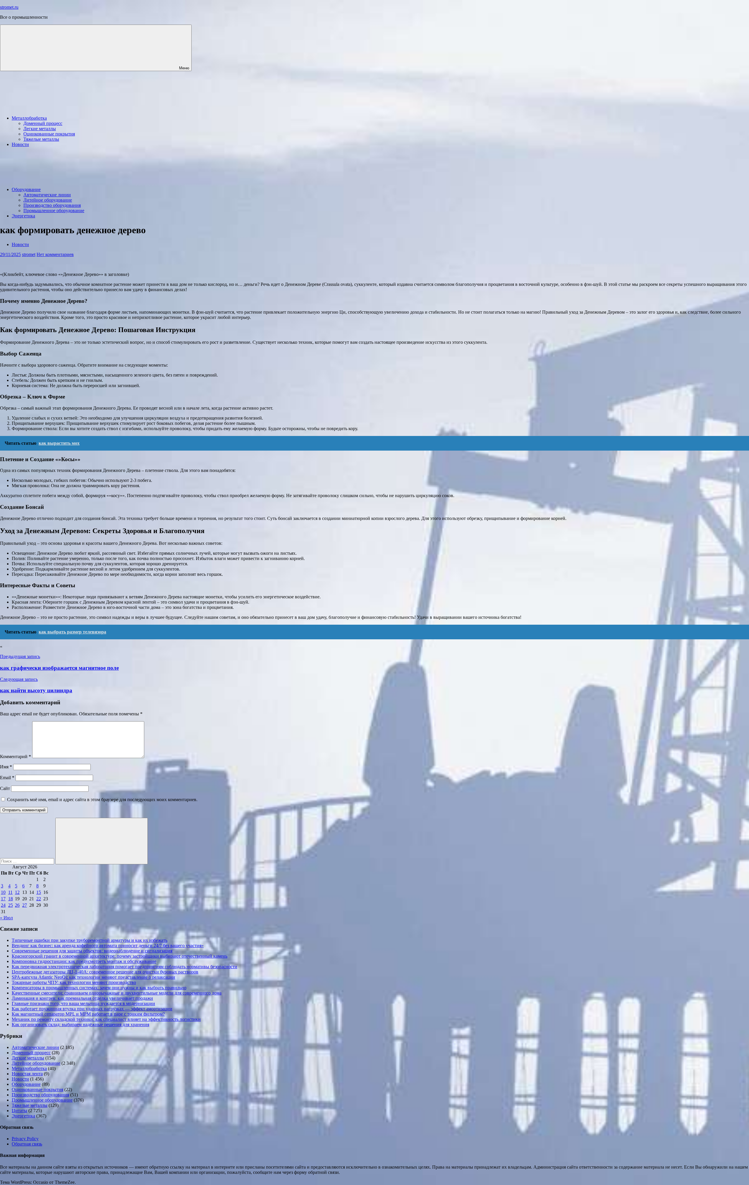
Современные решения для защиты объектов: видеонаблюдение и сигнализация (92, 950)
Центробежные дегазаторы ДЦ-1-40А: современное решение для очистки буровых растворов (105, 971)
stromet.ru (9, 7)
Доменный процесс (42, 123)
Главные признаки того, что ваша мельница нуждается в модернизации (83, 1003)
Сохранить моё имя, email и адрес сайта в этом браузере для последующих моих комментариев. (102, 799)
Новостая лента (27, 1073)
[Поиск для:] (27, 860)
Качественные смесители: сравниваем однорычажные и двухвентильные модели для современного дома (116, 992)
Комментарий (15, 756)
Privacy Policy (25, 1138)
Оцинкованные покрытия (49, 133)
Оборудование (26, 189)
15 (38, 892)
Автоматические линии (47, 194)
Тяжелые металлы (41, 139)
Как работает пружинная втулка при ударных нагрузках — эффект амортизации (92, 1008)
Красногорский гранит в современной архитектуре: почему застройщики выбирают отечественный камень (119, 956)
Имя (6, 766)
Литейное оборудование (47, 199)
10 (3, 892)
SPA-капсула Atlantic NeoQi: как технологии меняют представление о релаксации (93, 977)
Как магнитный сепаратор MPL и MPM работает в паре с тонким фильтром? (88, 1013)
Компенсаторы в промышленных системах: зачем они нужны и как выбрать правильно (99, 987)
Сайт (5, 788)
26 (17, 905)
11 (10, 892)
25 (10, 905)
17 (3, 898)
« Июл (6, 917)
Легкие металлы (39, 128)
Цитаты (19, 1110)
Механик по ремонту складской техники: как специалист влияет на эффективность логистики (106, 1019)
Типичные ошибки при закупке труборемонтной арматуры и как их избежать (89, 940)
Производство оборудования (52, 205)
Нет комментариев (55, 254)
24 (3, 905)
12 (17, 892)
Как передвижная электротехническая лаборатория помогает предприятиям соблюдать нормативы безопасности (124, 966)
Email (7, 777)
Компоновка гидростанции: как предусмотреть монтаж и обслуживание (84, 961)
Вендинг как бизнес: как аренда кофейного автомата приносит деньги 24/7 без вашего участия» (108, 945)
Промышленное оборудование (53, 210)
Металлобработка (29, 118)
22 (38, 898)
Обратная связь (27, 1143)
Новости (20, 144)
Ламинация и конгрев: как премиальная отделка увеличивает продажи (82, 998)
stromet (28, 254)
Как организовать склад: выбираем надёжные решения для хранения (80, 1024)
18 (10, 898)
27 (24, 905)
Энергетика (23, 215)
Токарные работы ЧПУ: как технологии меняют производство (74, 982)
